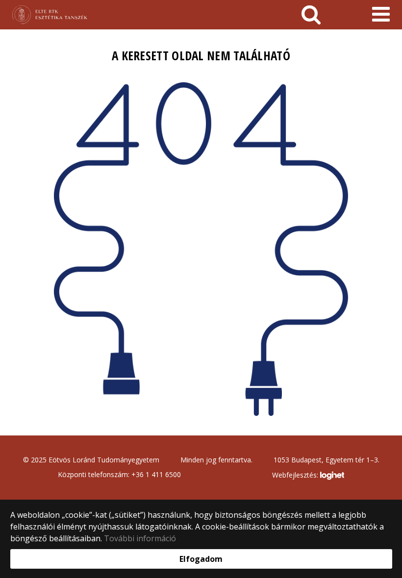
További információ (140, 538)
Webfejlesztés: (296, 475)
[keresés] (311, 14)
